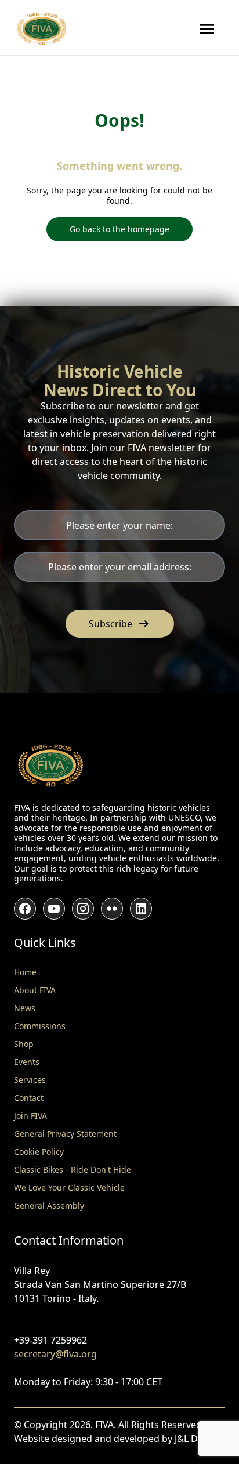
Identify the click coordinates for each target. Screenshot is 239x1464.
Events (26, 1061)
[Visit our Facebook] (25, 909)
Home (25, 972)
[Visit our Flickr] (112, 909)
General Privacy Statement (65, 1133)
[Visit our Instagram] (83, 909)
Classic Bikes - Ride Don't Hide (72, 1169)
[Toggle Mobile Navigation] (207, 29)
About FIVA (35, 989)
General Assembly (49, 1205)
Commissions (40, 1025)
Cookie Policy (39, 1151)
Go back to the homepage (119, 229)
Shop (24, 1043)
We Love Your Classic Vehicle (69, 1187)
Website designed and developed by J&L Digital (116, 1438)
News (24, 1007)
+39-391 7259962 (50, 1340)
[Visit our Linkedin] (141, 909)
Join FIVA (30, 1115)
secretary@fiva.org (55, 1354)
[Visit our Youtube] (54, 909)
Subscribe (120, 624)
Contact (29, 1097)
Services (30, 1079)
